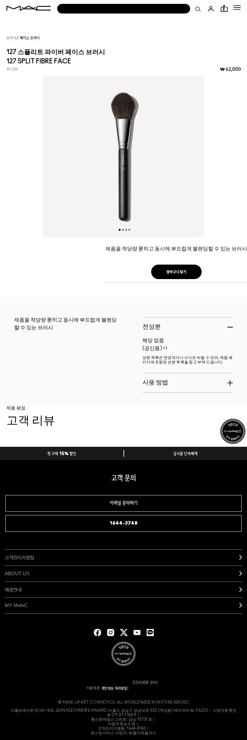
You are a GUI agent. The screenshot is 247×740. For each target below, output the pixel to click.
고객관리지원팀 (19, 557)
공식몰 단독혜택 (185, 454)
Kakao (150, 632)
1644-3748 (123, 523)
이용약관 (93, 688)
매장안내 (13, 589)
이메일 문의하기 (124, 503)
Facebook (97, 632)
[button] (237, 7)
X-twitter (124, 632)
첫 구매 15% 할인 (61, 454)
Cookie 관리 (144, 683)
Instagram (110, 632)
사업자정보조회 (121, 724)
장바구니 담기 (176, 272)
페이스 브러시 (30, 38)
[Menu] (237, 7)
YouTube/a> (137, 632)
